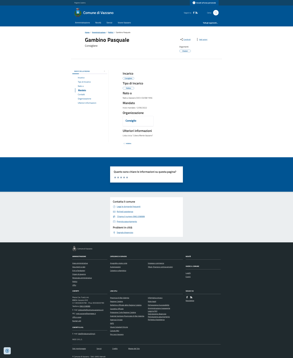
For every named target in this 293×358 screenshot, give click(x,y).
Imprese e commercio (156, 263)
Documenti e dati (78, 266)
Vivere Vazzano (124, 22)
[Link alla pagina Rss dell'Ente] (191, 297)
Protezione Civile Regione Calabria (123, 312)
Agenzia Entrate (116, 319)
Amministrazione (82, 22)
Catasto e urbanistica (118, 270)
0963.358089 (85, 306)
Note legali (152, 301)
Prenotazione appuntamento (159, 316)
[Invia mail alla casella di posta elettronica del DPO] (86, 333)
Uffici (74, 285)
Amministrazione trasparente (159, 308)
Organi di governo (79, 274)
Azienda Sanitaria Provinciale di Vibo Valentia (127, 316)
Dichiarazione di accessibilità (158, 305)
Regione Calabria (79, 2)
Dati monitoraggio (79, 348)
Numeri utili (76, 320)
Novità (98, 22)
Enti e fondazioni (78, 270)
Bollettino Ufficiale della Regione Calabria (125, 305)
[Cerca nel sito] (215, 12)
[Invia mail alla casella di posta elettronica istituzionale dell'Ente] (90, 310)
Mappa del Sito (134, 348)
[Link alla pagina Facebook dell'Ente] (187, 297)
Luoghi (188, 273)
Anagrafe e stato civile (118, 263)
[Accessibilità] (7, 351)
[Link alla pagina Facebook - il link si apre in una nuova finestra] (193, 12)
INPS (112, 323)
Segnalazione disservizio (157, 313)
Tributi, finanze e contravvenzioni (160, 266)
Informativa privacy (155, 297)
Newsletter (190, 300)
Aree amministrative (80, 263)
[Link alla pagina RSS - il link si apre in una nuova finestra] (196, 12)
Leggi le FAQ (152, 311)
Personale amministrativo (82, 277)
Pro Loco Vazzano (116, 334)
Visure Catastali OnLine (119, 327)
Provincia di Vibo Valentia (119, 297)
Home (87, 32)
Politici (110, 32)
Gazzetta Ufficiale (116, 308)
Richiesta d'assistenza (156, 319)
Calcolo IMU (114, 330)
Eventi (188, 276)
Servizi (109, 22)
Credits (115, 348)
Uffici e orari (76, 317)
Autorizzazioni (115, 266)
